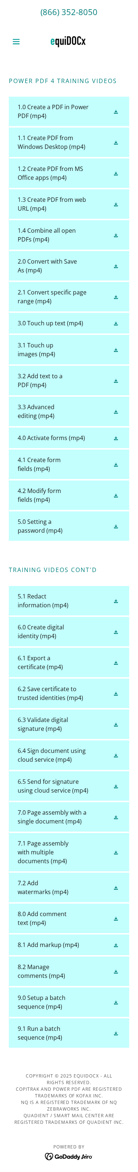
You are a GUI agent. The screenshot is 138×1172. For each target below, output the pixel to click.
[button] (18, 41)
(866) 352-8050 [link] (69, 11)
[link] (69, 41)
